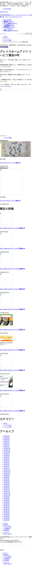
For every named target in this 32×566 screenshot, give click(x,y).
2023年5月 (6, 504)
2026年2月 (6, 445)
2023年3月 (6, 507)
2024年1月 (6, 489)
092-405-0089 (7, 9)
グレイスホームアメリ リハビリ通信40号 (12, 268)
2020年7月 (6, 518)
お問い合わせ (4, 11)
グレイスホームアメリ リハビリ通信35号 (12, 370)
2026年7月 (6, 436)
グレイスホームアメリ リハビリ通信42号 (12, 228)
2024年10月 (6, 473)
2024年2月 (6, 487)
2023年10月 (6, 495)
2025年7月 (6, 457)
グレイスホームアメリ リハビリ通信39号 (12, 289)
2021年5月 (6, 516)
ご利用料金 (6, 528)
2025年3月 (6, 464)
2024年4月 (6, 484)
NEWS (5, 423)
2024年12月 (6, 470)
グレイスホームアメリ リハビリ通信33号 (12, 410)
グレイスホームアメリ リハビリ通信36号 (12, 350)
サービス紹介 (7, 526)
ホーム (5, 523)
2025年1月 (6, 468)
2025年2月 (6, 466)
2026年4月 (6, 441)
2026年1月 (6, 446)
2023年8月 (6, 498)
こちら (9, 86)
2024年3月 (6, 486)
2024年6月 (6, 480)
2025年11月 (6, 450)
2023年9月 (6, 496)
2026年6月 (6, 437)
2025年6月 (6, 459)
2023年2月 (6, 509)
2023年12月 (6, 491)
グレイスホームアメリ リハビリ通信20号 (10, 200)
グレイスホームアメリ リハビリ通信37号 (12, 329)
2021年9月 (6, 514)
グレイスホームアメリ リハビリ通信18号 (10, 162)
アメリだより (7, 425)
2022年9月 (6, 512)
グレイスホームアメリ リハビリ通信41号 (12, 248)
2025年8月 (6, 455)
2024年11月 (6, 471)
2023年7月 (6, 500)
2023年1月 (6, 511)
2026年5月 (6, 439)
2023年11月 (6, 493)
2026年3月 (6, 443)
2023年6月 (6, 502)
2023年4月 (6, 505)
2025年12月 (6, 448)
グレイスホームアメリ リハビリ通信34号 (12, 390)
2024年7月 (6, 479)
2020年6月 (6, 520)
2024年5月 (6, 482)
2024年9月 (6, 475)
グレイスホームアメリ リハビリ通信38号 (12, 309)
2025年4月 (6, 462)
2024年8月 (6, 477)
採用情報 (6, 530)
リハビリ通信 (4, 47)
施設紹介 (6, 525)
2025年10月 (6, 452)
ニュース (6, 532)
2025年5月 (6, 461)
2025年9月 (6, 454)
